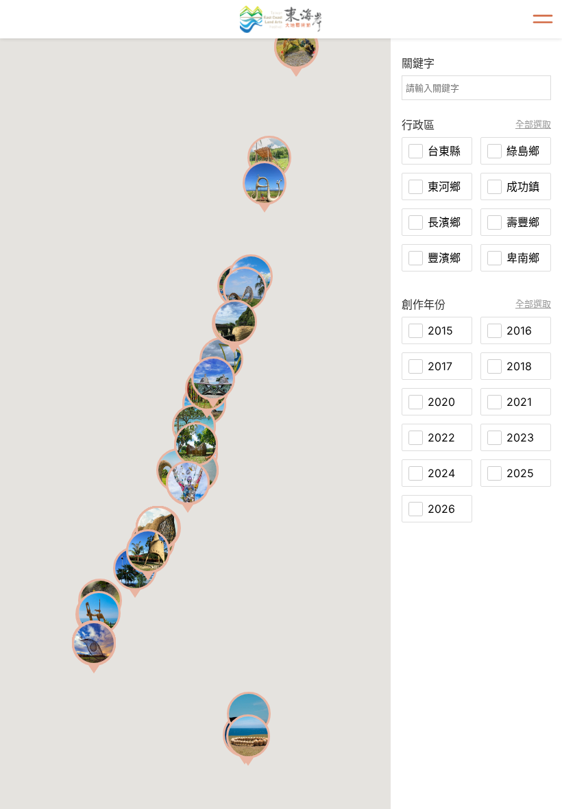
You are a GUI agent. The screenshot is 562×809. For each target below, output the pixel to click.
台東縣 (444, 151)
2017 (440, 366)
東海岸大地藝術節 (281, 19)
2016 (519, 330)
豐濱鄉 (444, 258)
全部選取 (533, 124)
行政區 (418, 125)
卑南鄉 (522, 258)
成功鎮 (522, 186)
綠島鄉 (522, 151)
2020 (441, 402)
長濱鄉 (444, 222)
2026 (441, 509)
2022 (441, 437)
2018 (519, 366)
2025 (520, 473)
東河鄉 (444, 186)
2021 (519, 402)
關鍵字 (418, 63)
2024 (441, 473)
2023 (520, 437)
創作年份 (423, 304)
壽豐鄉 (522, 222)
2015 (440, 330)
